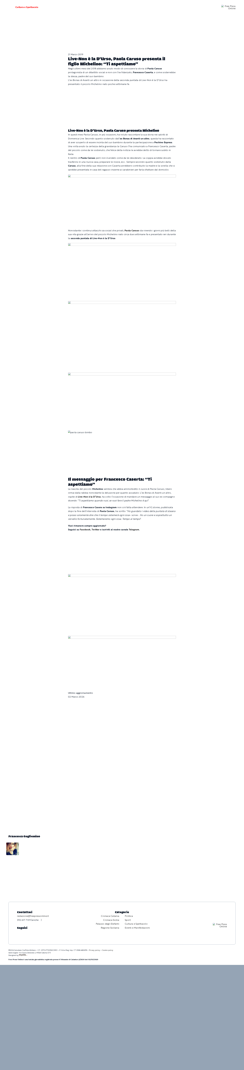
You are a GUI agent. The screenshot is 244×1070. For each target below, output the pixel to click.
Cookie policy (107, 950)
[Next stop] (122, 576)
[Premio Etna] (122, 374)
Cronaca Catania (110, 916)
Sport (128, 920)
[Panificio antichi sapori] (122, 303)
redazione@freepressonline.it (33, 916)
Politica (129, 916)
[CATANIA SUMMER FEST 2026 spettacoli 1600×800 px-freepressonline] (122, 176)
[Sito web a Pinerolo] (23, 955)
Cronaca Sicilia (111, 920)
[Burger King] (122, 637)
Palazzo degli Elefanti (107, 923)
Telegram (134, 529)
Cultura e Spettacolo (26, 7)
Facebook (85, 529)
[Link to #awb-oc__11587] (8, 7)
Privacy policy (94, 950)
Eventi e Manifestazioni (137, 927)
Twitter (96, 529)
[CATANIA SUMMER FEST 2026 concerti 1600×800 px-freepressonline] (122, 245)
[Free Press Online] (228, 6)
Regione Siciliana (110, 927)
